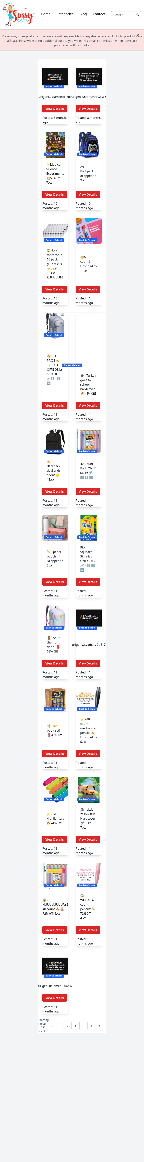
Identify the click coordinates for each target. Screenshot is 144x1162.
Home (45, 14)
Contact (99, 14)
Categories (65, 14)
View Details (54, 109)
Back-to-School (54, 86)
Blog (83, 14)
